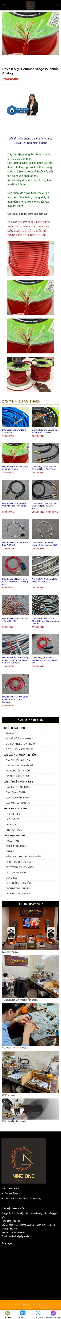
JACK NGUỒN (13, 819)
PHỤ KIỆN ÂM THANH (15, 808)
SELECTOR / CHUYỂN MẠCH (20, 867)
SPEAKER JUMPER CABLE (18, 776)
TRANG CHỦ (15, 1309)
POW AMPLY (12, 733)
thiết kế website (22, 1304)
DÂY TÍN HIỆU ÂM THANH (18, 787)
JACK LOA (11, 824)
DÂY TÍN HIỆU (45, 1309)
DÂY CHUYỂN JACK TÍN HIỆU (20, 765)
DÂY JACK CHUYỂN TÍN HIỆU (20, 754)
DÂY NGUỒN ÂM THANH (18, 798)
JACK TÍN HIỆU (13, 814)
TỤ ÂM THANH (13, 841)
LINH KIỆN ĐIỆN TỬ (14, 835)
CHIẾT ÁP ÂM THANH (16, 846)
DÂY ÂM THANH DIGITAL (18, 803)
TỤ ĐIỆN (10, 851)
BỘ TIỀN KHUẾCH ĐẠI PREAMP (21, 744)
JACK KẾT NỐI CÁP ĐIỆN (18, 893)
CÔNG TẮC (11, 878)
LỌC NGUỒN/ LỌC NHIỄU (18, 883)
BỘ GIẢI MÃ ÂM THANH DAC (20, 738)
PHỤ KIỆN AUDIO (14, 830)
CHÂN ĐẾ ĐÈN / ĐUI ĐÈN (18, 888)
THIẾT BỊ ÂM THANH (15, 727)
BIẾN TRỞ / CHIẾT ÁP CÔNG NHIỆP (23, 856)
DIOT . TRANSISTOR (16, 872)
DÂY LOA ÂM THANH (16, 792)
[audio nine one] (30, 5)
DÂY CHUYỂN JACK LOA (18, 760)
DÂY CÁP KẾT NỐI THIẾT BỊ (19, 781)
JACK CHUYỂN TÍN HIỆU (18, 771)
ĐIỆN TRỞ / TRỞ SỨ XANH (19, 862)
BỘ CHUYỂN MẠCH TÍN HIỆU (20, 749)
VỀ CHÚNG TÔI (30, 1309)
